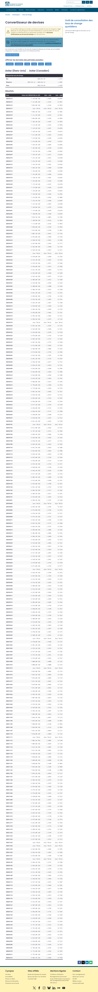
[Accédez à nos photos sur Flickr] (59, 989)
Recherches (50, 10)
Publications (41, 10)
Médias (57, 10)
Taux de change (27, 15)
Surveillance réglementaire (77, 10)
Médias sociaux (77, 981)
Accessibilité (8, 976)
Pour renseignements (79, 974)
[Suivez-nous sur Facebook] (39, 989)
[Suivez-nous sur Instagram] (44, 989)
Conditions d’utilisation (56, 974)
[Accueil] (14, 4)
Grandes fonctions (11, 10)
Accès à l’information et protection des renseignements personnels (60, 979)
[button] (79, 962)
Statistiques (64, 10)
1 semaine (10, 64)
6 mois (41, 64)
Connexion (32, 979)
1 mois (27, 64)
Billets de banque (30, 10)
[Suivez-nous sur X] (34, 989)
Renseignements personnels (58, 976)
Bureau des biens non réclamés (37, 976)
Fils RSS (75, 979)
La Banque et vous (79, 6)
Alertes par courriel (78, 976)
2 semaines (19, 64)
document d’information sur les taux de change (32, 33)
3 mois (34, 64)
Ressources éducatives (12, 981)
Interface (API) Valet (78, 983)
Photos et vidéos (10, 979)
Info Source (53, 983)
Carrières (89, 6)
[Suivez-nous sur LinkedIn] (54, 989)
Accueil (7, 15)
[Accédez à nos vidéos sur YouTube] (63, 989)
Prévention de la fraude (12, 983)
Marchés (21, 10)
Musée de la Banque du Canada (37, 974)
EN (87, 2)
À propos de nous (68, 6)
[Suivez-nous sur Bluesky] (49, 989)
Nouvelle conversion (12, 55)
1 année (48, 64)
